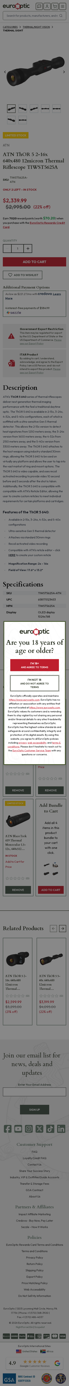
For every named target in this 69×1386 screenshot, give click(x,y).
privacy (23, 742)
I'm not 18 (34, 683)
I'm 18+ (34, 665)
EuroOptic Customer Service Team (32, 750)
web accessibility (37, 742)
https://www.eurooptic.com (24, 699)
